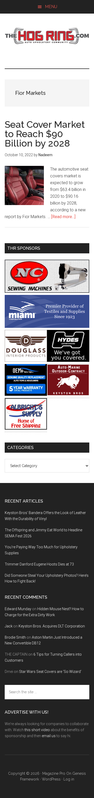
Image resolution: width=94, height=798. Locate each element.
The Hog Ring (47, 36)
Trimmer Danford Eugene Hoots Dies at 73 (39, 564)
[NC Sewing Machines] (47, 291)
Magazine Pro (53, 773)
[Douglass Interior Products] (26, 360)
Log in (68, 779)
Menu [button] (51, 6)
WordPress (51, 779)
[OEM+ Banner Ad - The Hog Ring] (26, 394)
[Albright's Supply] (26, 428)
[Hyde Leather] (68, 360)
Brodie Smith (15, 637)
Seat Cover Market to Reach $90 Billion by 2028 (45, 134)
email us (49, 736)
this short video (37, 730)
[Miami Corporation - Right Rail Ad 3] (47, 326)
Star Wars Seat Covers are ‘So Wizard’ (50, 671)
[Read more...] (63, 216)
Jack (9, 626)
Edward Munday (18, 609)
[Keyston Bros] (68, 394)
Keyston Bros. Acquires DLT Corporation (52, 626)
